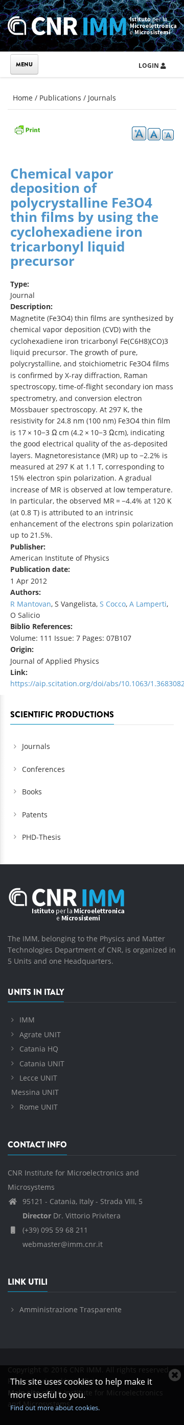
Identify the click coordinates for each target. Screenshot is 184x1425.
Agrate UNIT (40, 1034)
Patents (35, 814)
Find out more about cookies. (55, 1407)
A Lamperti (148, 604)
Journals (102, 98)
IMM (27, 1019)
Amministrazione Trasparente (70, 1309)
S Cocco (113, 604)
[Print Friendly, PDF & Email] (27, 129)
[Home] (92, 24)
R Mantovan (30, 604)
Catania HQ (38, 1049)
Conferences (43, 769)
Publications (60, 98)
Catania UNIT (41, 1063)
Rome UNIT (38, 1107)
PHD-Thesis (41, 837)
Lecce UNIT (38, 1078)
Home (23, 98)
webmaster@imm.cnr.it (61, 1244)
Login (149, 65)
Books (32, 791)
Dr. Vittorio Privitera (71, 1215)
